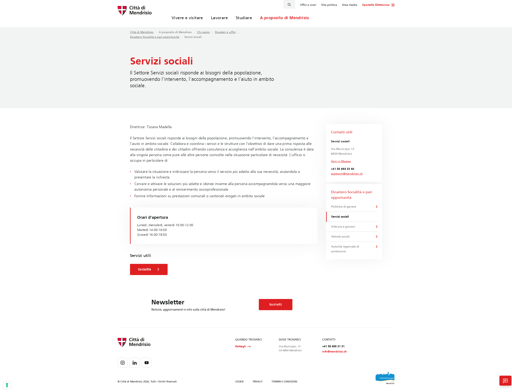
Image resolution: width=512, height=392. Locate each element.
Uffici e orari (308, 5)
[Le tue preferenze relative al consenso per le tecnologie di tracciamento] (7, 385)
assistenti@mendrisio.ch (347, 173)
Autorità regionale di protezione (345, 249)
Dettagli (240, 346)
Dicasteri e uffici (225, 32)
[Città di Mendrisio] (135, 13)
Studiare (244, 17)
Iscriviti (275, 304)
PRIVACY (258, 381)
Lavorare (219, 17)
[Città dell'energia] (385, 378)
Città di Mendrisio (142, 32)
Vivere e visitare (187, 17)
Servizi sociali (340, 216)
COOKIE (239, 381)
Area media (349, 5)
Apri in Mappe (341, 161)
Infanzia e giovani (343, 226)
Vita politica (329, 5)
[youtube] (147, 363)
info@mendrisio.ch (334, 351)
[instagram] (123, 363)
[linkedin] (135, 363)
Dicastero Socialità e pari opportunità (154, 37)
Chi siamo (203, 32)
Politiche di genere (343, 206)
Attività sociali (340, 236)
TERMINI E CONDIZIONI (284, 381)
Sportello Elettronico (376, 5)
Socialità (144, 269)
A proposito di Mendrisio (284, 17)
